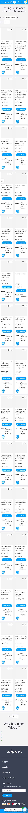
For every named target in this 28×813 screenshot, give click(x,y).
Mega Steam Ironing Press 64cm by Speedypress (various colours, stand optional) (20, 365)
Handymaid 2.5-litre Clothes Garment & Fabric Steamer (6, 231)
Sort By (2, 17)
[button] (8, 30)
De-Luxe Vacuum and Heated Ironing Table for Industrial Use (7, 187)
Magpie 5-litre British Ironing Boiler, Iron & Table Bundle (21, 319)
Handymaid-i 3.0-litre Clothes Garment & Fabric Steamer (21, 231)
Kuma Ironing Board (20, 274)
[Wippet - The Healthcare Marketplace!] (8, 2)
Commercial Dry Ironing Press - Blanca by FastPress (6, 141)
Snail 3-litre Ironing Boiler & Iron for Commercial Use (20, 548)
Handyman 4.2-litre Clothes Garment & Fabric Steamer (6, 275)
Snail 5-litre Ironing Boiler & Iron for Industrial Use (6, 592)
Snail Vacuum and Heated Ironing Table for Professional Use (7, 638)
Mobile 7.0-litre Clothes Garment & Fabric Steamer (6, 411)
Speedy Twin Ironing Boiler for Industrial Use (20, 638)
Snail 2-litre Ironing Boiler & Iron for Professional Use (6, 548)
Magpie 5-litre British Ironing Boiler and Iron (6, 319)
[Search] (14, 2)
